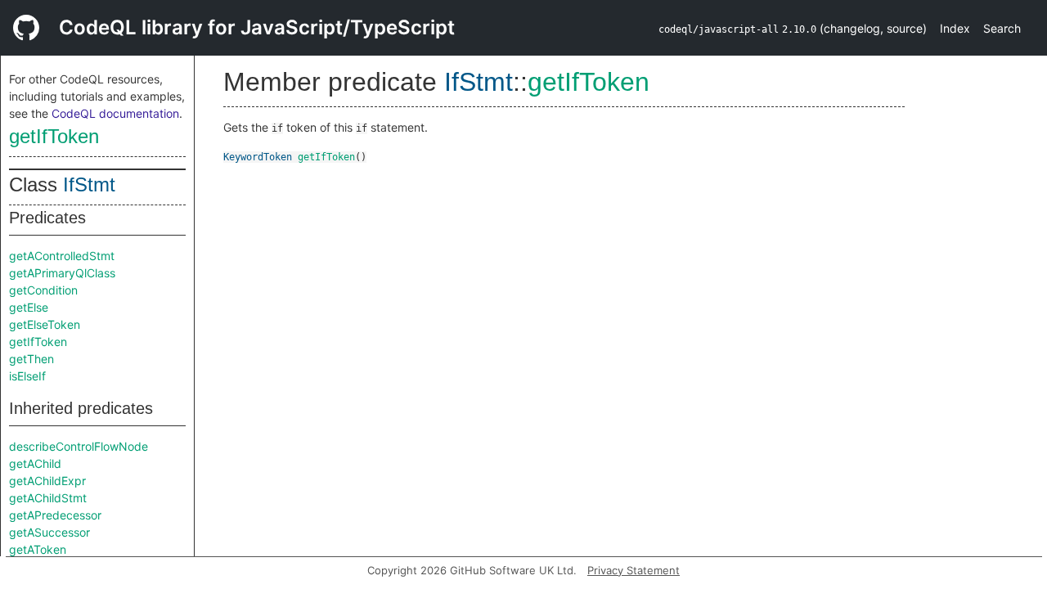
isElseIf (27, 376)
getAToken (37, 549)
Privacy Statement (633, 570)
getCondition (43, 290)
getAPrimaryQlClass (62, 273)
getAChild (35, 463)
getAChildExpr (47, 481)
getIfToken (54, 136)
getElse (28, 307)
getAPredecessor (55, 515)
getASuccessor (49, 532)
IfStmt (89, 184)
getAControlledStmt (62, 256)
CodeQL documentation (115, 113)
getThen (31, 359)
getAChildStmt (48, 498)
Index (955, 28)
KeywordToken (257, 157)
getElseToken (44, 324)
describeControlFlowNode (78, 446)
